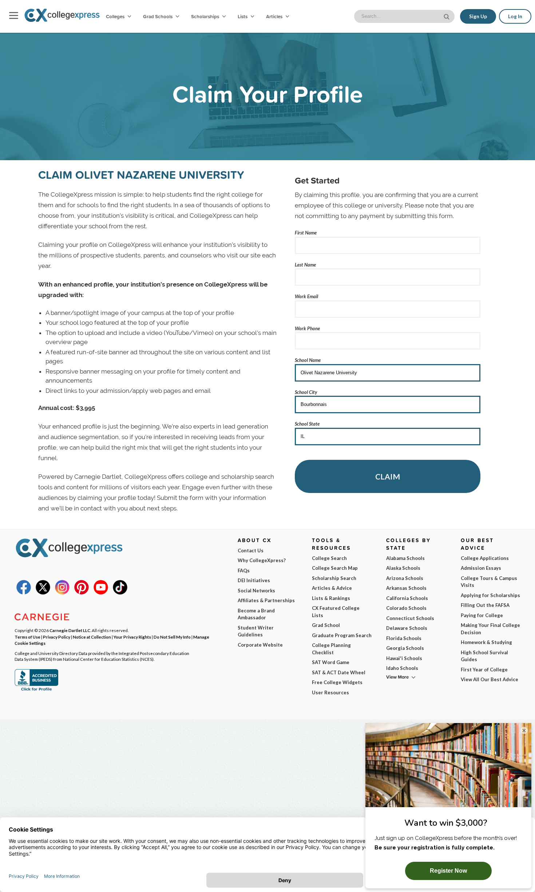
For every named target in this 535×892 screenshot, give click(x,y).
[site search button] (447, 15)
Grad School (326, 625)
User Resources (330, 692)
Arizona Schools (404, 578)
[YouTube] (101, 592)
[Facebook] (24, 592)
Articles (275, 16)
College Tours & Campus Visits (489, 581)
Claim (387, 476)
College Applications (485, 558)
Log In (515, 16)
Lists (243, 16)
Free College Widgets (337, 682)
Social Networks (256, 590)
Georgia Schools (405, 648)
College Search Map (335, 568)
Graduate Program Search (342, 635)
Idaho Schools (402, 668)
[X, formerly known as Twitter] (43, 592)
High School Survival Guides (484, 656)
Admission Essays (481, 568)
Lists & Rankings (331, 598)
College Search (329, 558)
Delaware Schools (406, 628)
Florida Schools (403, 638)
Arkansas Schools (406, 588)
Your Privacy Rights (132, 636)
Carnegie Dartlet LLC (69, 630)
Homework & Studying (486, 642)
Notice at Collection (92, 636)
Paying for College (482, 615)
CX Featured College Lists (336, 611)
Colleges (115, 16)
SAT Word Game (330, 662)
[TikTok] (120, 592)
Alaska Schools (403, 568)
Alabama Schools (405, 558)
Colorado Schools (406, 608)
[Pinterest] (81, 592)
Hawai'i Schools (404, 658)
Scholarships (205, 16)
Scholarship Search (334, 578)
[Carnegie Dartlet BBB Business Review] (36, 689)
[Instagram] (62, 592)
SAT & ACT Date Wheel (338, 672)
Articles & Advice (332, 588)
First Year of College (484, 669)
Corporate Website (260, 645)
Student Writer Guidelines (256, 631)
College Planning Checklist (331, 648)
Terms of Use (27, 636)
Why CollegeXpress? (262, 560)
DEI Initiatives (254, 580)
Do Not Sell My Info (172, 636)
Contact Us (250, 550)
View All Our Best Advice (489, 679)
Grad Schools (158, 16)
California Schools (407, 598)
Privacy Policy (56, 636)
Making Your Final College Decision (490, 628)
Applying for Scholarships (490, 595)
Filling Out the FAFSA (485, 605)
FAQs (244, 570)
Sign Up (478, 16)
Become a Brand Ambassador (256, 614)
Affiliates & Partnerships (266, 600)
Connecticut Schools (410, 618)
